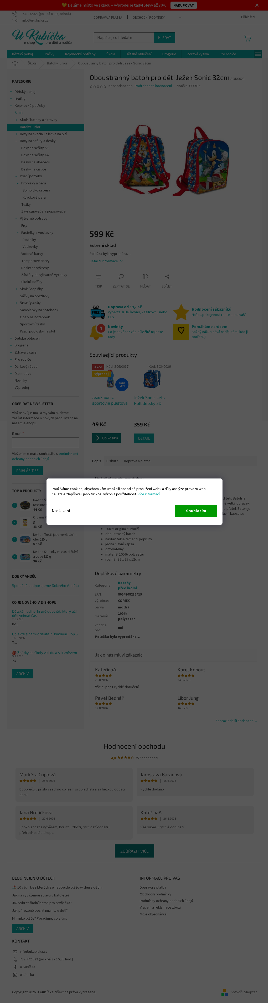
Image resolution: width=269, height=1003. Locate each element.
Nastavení (59, 511)
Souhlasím (194, 511)
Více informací (147, 494)
